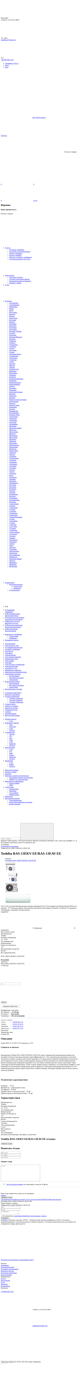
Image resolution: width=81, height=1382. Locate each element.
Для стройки (9, 661)
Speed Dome (13, 680)
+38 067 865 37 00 (17, 1026)
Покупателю (5, 1280)
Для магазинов (10, 655)
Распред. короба (11, 772)
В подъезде (9, 651)
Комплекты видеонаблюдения (16, 672)
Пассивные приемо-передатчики (21, 777)
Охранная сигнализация (13, 619)
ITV (10, 736)
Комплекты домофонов (13, 634)
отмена (3, 1195)
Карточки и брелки (12, 723)
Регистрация (41, 117)
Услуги (3, 1278)
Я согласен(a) (25, 1216)
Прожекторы (14, 789)
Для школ (8, 663)
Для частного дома (12, 645)
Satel (11, 740)
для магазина (36, 1199)
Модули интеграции (12, 715)
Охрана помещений (12, 696)
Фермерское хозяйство (13, 670)
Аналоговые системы (13, 674)
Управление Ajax (11, 710)
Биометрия (9, 761)
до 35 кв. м (28, 1199)
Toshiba (44, 1199)
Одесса (3, 1022)
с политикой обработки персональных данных (30, 1216)
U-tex (11, 721)
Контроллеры (10, 747)
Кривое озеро (5, 1028)
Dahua (11, 755)
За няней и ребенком (12, 649)
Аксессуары (9, 787)
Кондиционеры (10, 631)
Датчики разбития (15, 700)
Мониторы (9, 796)
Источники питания (12, 798)
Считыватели (10, 732)
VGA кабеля (13, 793)
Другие (12, 734)
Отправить (5, 1218)
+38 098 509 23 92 (7, 60)
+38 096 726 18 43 (17, 1024)
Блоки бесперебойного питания (20, 802)
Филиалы (4, 1284)
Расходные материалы (13, 627)
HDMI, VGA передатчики (18, 779)
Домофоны (9, 612)
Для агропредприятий (13, 657)
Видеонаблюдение (11, 616)
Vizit (10, 725)
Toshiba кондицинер (54, 1199)
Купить (4, 1002)
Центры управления (12, 695)
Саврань (3, 1024)
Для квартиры (10, 644)
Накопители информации (14, 781)
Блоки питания (14, 804)
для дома (21, 1199)
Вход (34, 117)
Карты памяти (14, 783)
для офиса (14, 1199)
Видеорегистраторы (16, 678)
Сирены (8, 712)
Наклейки (12, 791)
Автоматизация (10, 713)
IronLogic (12, 727)
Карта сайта (29, 1260)
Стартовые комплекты (13, 693)
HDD (11, 785)
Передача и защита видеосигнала (17, 776)
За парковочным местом (13, 647)
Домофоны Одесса (11, 63)
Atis (10, 738)
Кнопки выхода (10, 719)
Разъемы (8, 774)
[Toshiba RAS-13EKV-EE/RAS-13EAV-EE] (20, 860)
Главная (4, 846)
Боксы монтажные (11, 770)
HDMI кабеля (14, 795)
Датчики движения (16, 702)
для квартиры (6, 1199)
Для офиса (9, 653)
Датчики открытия (16, 698)
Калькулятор (5, 1286)
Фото (7, 65)
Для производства (11, 666)
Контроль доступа (11, 623)
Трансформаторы (15, 800)
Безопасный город (11, 659)
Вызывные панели (11, 640)
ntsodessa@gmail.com (8, 40)
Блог (6, 67)
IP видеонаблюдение (12, 681)
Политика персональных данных (13, 1260)
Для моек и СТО (11, 668)
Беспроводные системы (13, 689)
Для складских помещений (14, 664)
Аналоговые (13, 636)
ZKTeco (12, 730)
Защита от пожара (11, 706)
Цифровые (13, 638)
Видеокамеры (14, 676)
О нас (3, 1282)
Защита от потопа (11, 708)
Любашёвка (4, 1026)
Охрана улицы (10, 704)
